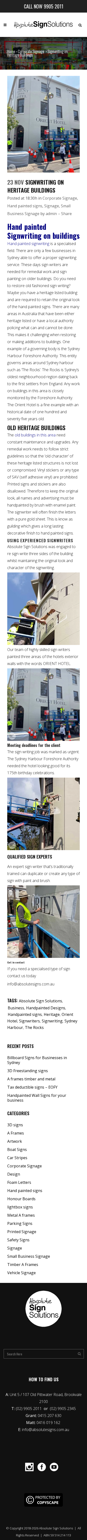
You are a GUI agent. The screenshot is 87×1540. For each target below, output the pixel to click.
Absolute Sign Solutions (40, 1001)
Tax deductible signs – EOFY (32, 1087)
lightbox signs (20, 1207)
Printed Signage (21, 1231)
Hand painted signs (24, 206)
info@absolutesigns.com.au (45, 1429)
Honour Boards (21, 1198)
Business (16, 1008)
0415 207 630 (49, 1415)
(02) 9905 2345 (63, 1408)
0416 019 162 (48, 1422)
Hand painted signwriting (28, 243)
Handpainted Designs (45, 1008)
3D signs (15, 1125)
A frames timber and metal (31, 1079)
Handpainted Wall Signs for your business (36, 1098)
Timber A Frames (22, 1264)
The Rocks (34, 1027)
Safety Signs (18, 1240)
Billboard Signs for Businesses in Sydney (37, 1060)
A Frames (15, 1133)
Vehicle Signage (21, 1272)
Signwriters (29, 1021)
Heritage (52, 1014)
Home (11, 51)
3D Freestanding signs (27, 1070)
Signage (51, 206)
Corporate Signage (31, 51)
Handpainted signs (25, 1014)
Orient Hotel (25, 404)
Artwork (14, 1141)
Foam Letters (19, 1182)
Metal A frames (21, 1215)
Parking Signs (19, 1223)
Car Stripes (17, 1157)
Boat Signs (17, 1149)
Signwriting (52, 1021)
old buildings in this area (35, 435)
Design (13, 1174)
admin (51, 213)
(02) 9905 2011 (29, 1408)
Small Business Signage (28, 1256)
